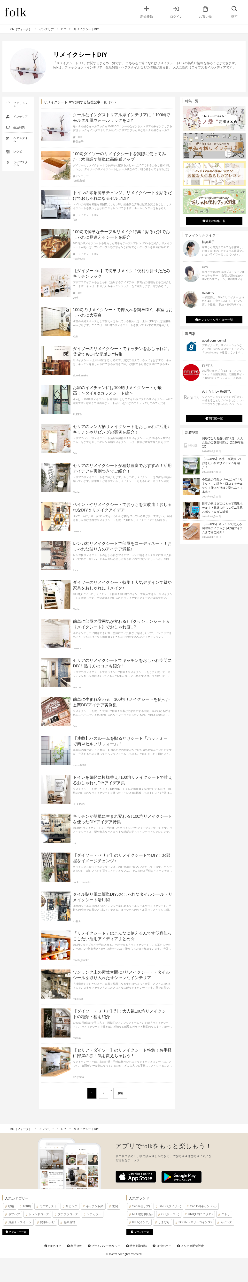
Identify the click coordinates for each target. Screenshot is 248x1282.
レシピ (17, 151)
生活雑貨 (19, 127)
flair (75, 219)
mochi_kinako (81, 960)
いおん (77, 921)
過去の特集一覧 (215, 221)
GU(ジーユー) (170, 1214)
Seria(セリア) (141, 1206)
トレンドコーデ (39, 1214)
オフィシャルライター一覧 (215, 319)
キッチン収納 (94, 1206)
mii (74, 843)
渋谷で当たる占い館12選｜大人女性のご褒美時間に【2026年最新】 (223, 442)
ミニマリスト (48, 1206)
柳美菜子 (78, 141)
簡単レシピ (47, 1222)
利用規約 (76, 1245)
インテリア (46, 29)
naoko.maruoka (82, 882)
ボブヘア (14, 1214)
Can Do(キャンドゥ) (203, 1206)
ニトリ (225, 1214)
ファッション (20, 104)
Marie (76, 492)
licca (75, 570)
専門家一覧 (215, 418)
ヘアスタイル (20, 139)
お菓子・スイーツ (19, 1222)
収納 (11, 1206)
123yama (78, 1077)
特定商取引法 (138, 1245)
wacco (77, 687)
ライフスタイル (20, 163)
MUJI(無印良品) (142, 1214)
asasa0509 (79, 765)
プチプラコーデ (68, 1214)
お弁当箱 (69, 1222)
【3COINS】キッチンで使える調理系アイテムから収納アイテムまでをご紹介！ (222, 528)
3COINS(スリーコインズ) (195, 1222)
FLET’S (77, 414)
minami (77, 1038)
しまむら (164, 1222)
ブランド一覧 (141, 1231)
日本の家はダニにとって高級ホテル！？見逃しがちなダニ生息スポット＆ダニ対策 (222, 507)
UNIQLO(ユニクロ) (200, 1214)
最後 (120, 1093)
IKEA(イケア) (140, 1222)
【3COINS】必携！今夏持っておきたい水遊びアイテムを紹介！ (222, 463)
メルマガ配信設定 (192, 1245)
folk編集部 (79, 180)
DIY (63, 29)
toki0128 (78, 999)
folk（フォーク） (21, 29)
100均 (78, 137)
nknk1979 (79, 804)
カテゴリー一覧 (17, 1231)
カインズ (226, 1222)
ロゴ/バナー (163, 1245)
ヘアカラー (94, 1214)
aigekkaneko (80, 375)
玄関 (115, 1206)
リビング (71, 1206)
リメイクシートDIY (86, 215)
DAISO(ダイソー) (170, 1206)
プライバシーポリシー (105, 1245)
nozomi (77, 531)
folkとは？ (54, 1245)
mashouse (79, 258)
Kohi (75, 336)
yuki (75, 297)
